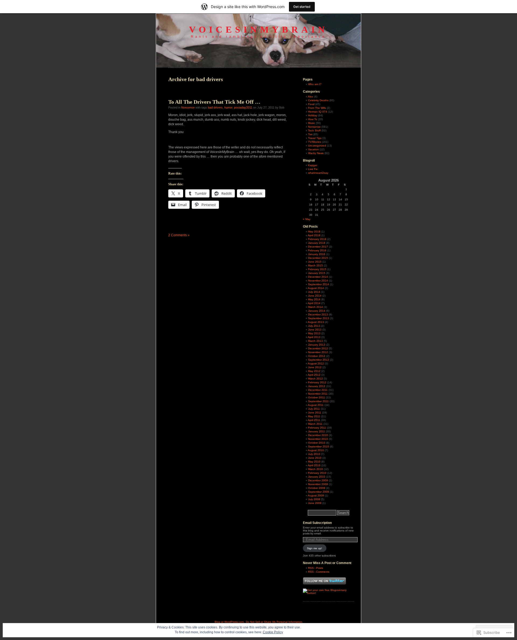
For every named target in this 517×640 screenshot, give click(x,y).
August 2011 (316, 405)
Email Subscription (317, 523)
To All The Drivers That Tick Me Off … (214, 102)
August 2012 (316, 363)
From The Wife (317, 107)
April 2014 (314, 303)
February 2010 (317, 472)
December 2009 (318, 480)
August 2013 (316, 322)
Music (311, 122)
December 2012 (318, 348)
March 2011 (315, 423)
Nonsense (188, 107)
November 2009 (318, 484)
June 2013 (315, 329)
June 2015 (315, 261)
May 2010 (314, 461)
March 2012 (315, 378)
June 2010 (315, 457)
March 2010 (315, 469)
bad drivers (215, 107)
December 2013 (318, 314)
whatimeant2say (318, 172)
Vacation (313, 149)
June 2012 (315, 367)
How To (312, 119)
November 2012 (318, 352)
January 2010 (316, 476)
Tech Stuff (314, 130)
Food (311, 104)
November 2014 (318, 280)
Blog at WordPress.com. (229, 621)
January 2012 (316, 386)
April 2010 (314, 465)
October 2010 (316, 442)
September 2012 (318, 359)
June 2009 (315, 503)
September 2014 (318, 284)
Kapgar (312, 165)
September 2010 (318, 446)
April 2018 (314, 235)
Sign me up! (314, 548)
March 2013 (315, 340)
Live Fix (312, 169)
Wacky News (316, 153)
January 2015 (316, 273)
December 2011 (318, 389)
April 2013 (314, 337)
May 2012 (314, 371)
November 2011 (318, 393)
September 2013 (318, 318)
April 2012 (314, 374)
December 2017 (318, 246)
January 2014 (316, 310)
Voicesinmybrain (258, 29)
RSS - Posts (315, 567)
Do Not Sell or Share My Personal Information (274, 621)
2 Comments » (179, 235)
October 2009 (316, 487)
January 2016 (316, 254)
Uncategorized (317, 145)
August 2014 (316, 288)
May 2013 (314, 333)
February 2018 (317, 239)
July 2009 (314, 499)
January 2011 (316, 431)
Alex (310, 96)
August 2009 (316, 495)
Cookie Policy (273, 632)
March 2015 (315, 265)
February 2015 (317, 269)
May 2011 (314, 416)
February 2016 (317, 250)
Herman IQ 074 (317, 111)
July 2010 (314, 454)
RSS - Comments (318, 571)
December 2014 (318, 276)
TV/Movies (314, 141)
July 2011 (314, 408)
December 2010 (318, 435)
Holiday (312, 115)
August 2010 (316, 450)
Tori (310, 134)
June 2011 (314, 412)
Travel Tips (315, 138)
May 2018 (314, 231)
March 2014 (315, 306)
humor (228, 107)
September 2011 (318, 401)
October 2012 (316, 355)
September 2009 (318, 491)
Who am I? (315, 84)
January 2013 (316, 344)
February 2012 (317, 382)
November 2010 (318, 438)
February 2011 (317, 427)
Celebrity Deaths (318, 100)
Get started (301, 7)
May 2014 (314, 299)
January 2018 (316, 242)
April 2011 (314, 420)
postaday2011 (243, 107)
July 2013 (314, 325)
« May (306, 219)
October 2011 (316, 397)
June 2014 (315, 295)
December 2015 (318, 257)
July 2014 (314, 291)
